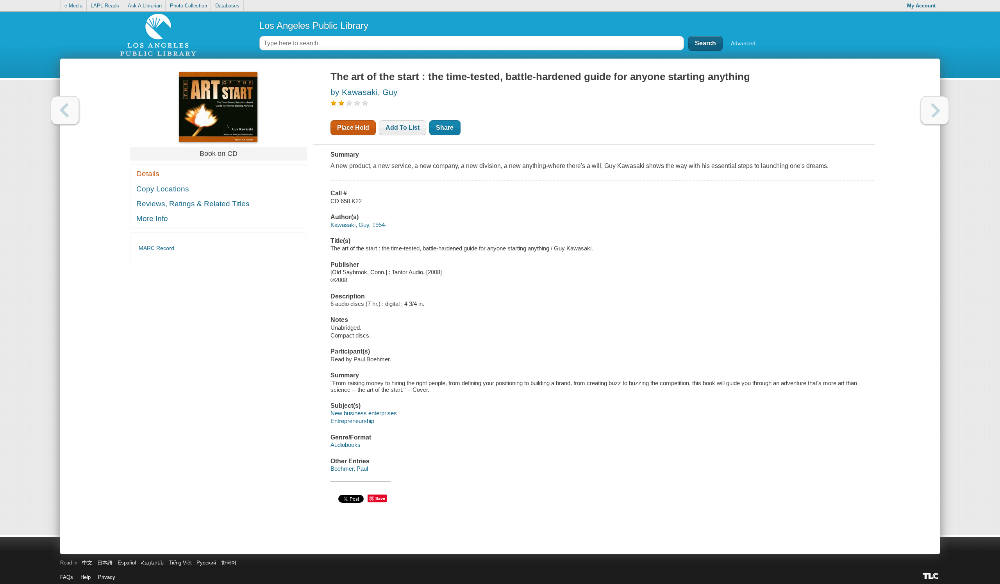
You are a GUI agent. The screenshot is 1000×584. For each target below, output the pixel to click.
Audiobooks (345, 444)
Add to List (403, 127)
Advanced (743, 43)
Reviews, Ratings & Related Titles (193, 204)
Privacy (106, 577)
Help (85, 577)
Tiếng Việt (180, 563)
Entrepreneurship (352, 421)
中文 (87, 563)
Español (127, 563)
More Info (152, 218)
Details (147, 174)
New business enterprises (363, 413)
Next (935, 110)
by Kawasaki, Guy (364, 92)
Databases (227, 6)
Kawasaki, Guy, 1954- (358, 224)
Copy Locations (162, 189)
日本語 (104, 563)
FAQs (66, 577)
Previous (65, 110)
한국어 (228, 563)
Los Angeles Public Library (313, 25)
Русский (206, 563)
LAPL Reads (105, 6)
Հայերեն (152, 563)
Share (445, 127)
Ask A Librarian (145, 6)
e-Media (73, 6)
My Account (921, 6)
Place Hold (353, 127)
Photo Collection (188, 6)
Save (380, 498)
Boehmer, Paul (349, 468)
